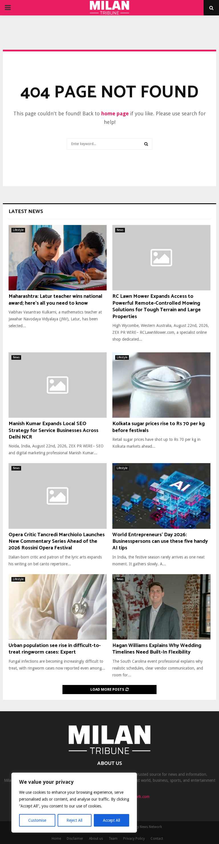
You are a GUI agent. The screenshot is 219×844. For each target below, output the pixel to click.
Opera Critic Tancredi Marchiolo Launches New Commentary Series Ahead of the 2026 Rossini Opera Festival (57, 541)
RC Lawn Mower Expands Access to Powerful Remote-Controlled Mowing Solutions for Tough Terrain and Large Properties (156, 306)
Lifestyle (18, 230)
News (120, 230)
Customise (37, 820)
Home (56, 839)
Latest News (26, 211)
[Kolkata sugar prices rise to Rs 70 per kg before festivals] (161, 385)
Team (113, 839)
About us (96, 839)
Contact (157, 839)
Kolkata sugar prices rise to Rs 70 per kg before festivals (158, 427)
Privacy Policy (134, 839)
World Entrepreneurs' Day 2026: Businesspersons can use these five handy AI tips (160, 541)
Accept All (111, 820)
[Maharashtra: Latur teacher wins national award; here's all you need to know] (58, 257)
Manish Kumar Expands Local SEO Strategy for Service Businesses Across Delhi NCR (53, 430)
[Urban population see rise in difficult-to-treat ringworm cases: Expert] (58, 607)
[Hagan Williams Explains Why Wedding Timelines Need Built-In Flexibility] (161, 607)
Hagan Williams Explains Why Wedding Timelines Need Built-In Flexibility (156, 648)
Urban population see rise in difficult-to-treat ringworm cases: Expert (55, 648)
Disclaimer (75, 839)
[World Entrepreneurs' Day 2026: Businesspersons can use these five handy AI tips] (161, 495)
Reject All (74, 820)
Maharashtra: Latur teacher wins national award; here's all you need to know (55, 299)
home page (115, 113)
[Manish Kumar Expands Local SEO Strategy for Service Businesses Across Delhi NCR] (58, 385)
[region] (74, 803)
